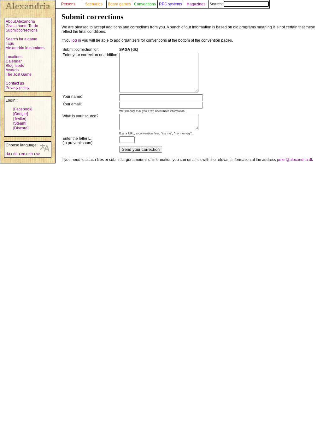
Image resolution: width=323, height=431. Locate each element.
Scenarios (94, 4)
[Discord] (20, 128)
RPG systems (170, 4)
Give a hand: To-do (22, 26)
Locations (14, 57)
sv (38, 154)
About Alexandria (20, 21)
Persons (68, 4)
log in (76, 40)
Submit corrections (22, 30)
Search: (216, 4)
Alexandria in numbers (25, 48)
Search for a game (21, 39)
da (8, 154)
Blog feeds (15, 65)
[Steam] (19, 123)
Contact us (15, 83)
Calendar (14, 61)
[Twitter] (19, 118)
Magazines (195, 4)
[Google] (20, 114)
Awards (12, 70)
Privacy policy (17, 88)
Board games (119, 4)
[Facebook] (22, 109)
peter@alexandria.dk (295, 159)
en (23, 154)
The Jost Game (19, 74)
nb (30, 154)
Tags (10, 43)
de (15, 154)
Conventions (145, 4)
